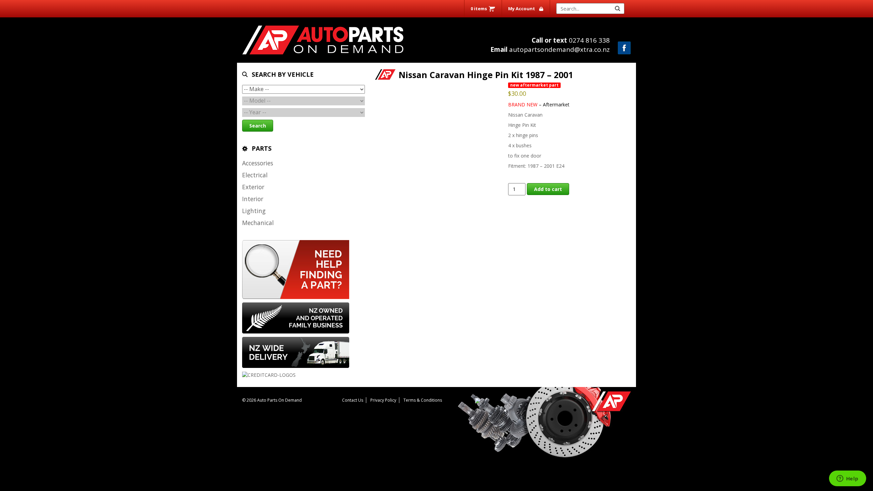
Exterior (253, 187)
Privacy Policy (383, 400)
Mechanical (258, 223)
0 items (479, 8)
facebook (624, 48)
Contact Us (352, 400)
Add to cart (548, 189)
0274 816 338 (571, 40)
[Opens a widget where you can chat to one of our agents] (847, 479)
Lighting (254, 211)
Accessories (257, 163)
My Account (521, 8)
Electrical (255, 175)
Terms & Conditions (422, 400)
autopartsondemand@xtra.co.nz (550, 49)
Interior (252, 199)
